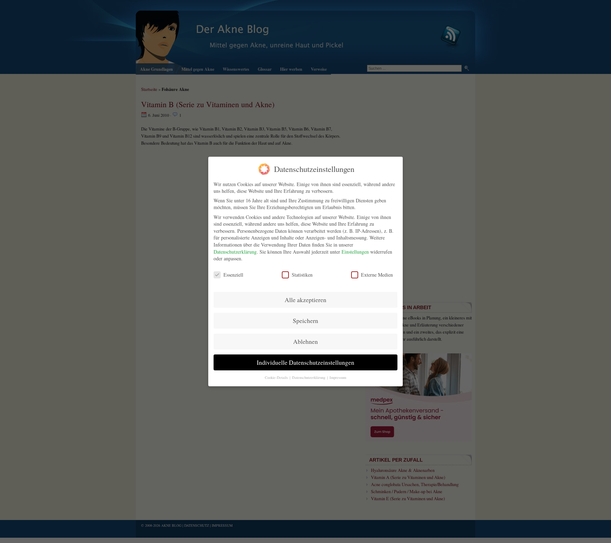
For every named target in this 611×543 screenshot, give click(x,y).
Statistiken (302, 274)
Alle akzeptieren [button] (305, 300)
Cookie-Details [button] (277, 377)
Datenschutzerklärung (235, 251)
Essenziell (233, 274)
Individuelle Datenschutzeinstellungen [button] (305, 362)
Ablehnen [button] (305, 341)
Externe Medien (377, 274)
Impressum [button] (338, 377)
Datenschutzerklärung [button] (309, 377)
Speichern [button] (305, 321)
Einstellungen (355, 251)
